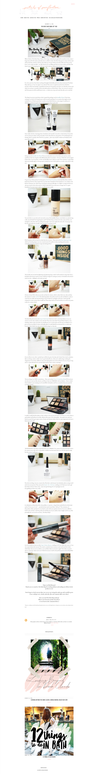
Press (38, 17)
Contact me (33, 17)
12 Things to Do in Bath (49, 757)
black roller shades (54, 623)
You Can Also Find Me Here (55, 17)
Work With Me (44, 17)
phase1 (47, 619)
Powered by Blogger (44, 767)
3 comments (49, 759)
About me (26, 17)
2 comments (49, 702)
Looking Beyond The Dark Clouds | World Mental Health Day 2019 (49, 700)
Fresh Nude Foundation (51, 180)
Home (21, 17)
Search (73, 4)
